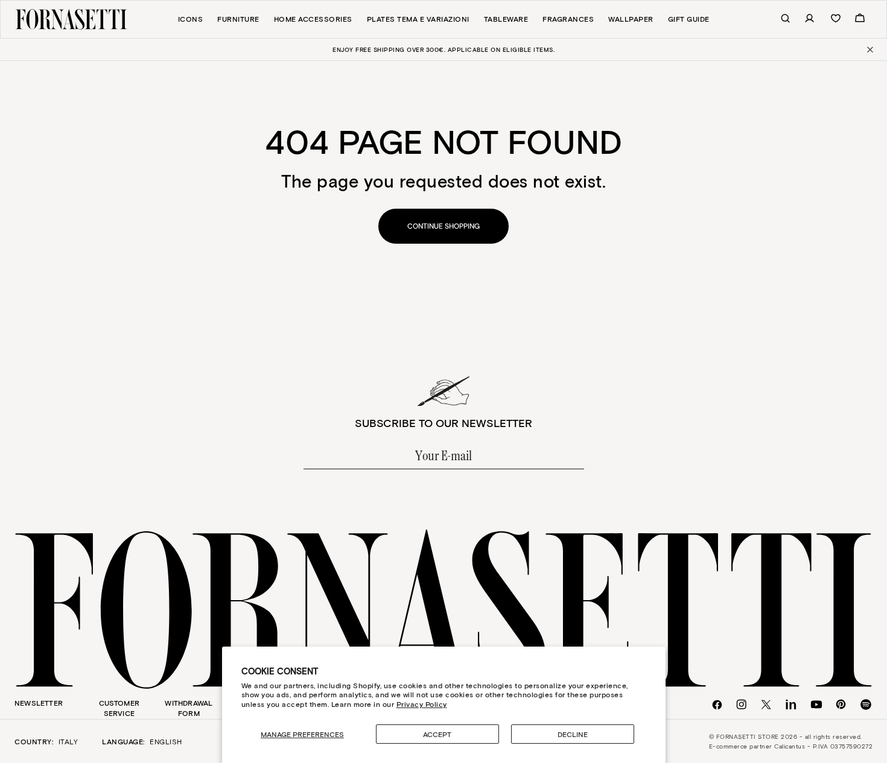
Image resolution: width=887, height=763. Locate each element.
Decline (573, 734)
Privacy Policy (421, 704)
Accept (437, 734)
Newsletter (38, 702)
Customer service (119, 707)
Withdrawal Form (188, 707)
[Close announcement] (869, 49)
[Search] (779, 19)
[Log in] (803, 19)
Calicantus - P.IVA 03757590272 (823, 746)
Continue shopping (443, 226)
